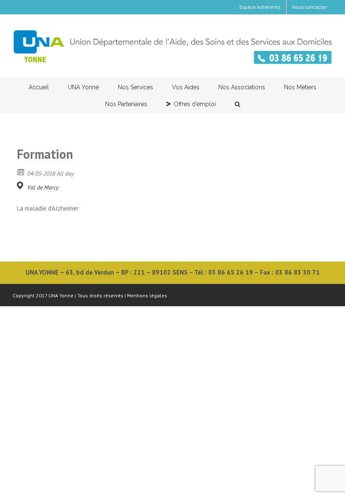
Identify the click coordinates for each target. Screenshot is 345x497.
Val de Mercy (42, 187)
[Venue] (21, 186)
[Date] (21, 172)
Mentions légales (147, 295)
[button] (237, 104)
